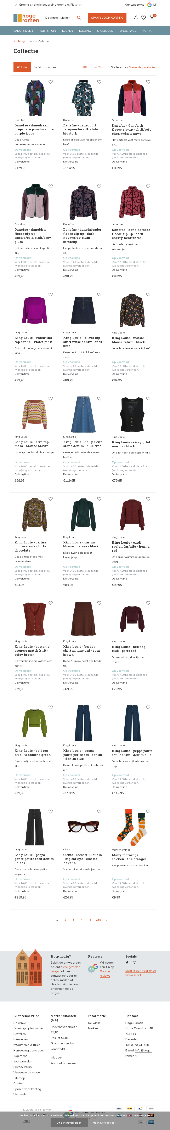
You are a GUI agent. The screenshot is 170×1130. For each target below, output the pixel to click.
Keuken (67, 31)
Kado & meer (23, 31)
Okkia (66, 849)
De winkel (51, 17)
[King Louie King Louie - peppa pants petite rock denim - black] (35, 827)
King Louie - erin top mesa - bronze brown (32, 444)
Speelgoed (105, 31)
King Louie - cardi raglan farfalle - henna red (130, 547)
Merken (65, 17)
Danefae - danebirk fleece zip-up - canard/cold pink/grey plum (33, 236)
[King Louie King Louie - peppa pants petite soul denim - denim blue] (83, 723)
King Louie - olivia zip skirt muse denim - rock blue (82, 342)
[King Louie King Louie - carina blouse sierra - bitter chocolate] (35, 515)
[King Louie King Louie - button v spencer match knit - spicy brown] (35, 619)
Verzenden (20, 1094)
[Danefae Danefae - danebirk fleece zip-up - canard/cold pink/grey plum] (35, 202)
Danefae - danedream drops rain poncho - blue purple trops (34, 129)
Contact (18, 1083)
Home (30, 41)
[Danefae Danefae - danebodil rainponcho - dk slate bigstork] (83, 98)
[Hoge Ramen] (26, 17)
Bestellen (19, 1034)
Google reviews (105, 973)
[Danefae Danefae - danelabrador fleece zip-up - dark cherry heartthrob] (132, 202)
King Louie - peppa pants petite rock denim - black (34, 859)
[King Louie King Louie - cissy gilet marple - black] (132, 414)
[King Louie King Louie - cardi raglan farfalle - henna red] (132, 515)
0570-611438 (140, 1045)
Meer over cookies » (104, 1122)
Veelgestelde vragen (27, 1072)
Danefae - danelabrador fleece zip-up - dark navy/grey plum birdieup (82, 236)
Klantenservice (134, 4)
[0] (151, 17)
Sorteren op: (119, 67)
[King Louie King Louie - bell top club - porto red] (132, 619)
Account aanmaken (64, 1063)
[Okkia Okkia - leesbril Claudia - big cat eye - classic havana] (83, 827)
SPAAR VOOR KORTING (107, 17)
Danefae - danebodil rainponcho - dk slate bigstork (80, 129)
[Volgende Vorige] (107, 920)
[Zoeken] (79, 18)
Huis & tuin (47, 31)
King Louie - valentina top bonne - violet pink (33, 340)
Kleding (85, 31)
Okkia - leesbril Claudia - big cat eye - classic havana (82, 859)
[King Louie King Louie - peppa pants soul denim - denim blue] (132, 723)
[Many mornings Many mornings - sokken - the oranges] (132, 827)
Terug (21, 41)
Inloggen (57, 1057)
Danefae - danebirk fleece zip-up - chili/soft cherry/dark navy (131, 130)
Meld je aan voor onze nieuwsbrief (140, 973)
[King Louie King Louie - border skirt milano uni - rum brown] (83, 619)
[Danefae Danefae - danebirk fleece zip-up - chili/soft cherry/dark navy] (132, 98)
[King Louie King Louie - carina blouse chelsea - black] (83, 515)
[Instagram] (134, 962)
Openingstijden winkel (28, 1028)
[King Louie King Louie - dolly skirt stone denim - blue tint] (83, 414)
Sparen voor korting (27, 1089)
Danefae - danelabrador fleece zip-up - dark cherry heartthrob (131, 234)
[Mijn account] (136, 17)
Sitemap (19, 1078)
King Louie (21, 332)
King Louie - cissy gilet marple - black (131, 444)
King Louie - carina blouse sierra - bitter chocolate (31, 546)
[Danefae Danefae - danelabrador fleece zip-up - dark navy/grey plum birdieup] (83, 202)
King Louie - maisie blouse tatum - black (128, 340)
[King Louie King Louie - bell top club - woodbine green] (35, 723)
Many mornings (121, 849)
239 (98, 919)
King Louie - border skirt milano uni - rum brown (81, 651)
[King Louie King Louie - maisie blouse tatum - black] (132, 310)
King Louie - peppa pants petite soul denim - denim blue (82, 755)
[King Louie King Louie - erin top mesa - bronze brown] (35, 414)
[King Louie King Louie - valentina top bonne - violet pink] (35, 310)
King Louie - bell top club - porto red (128, 649)
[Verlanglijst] (143, 17)
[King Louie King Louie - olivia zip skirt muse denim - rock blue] (83, 310)
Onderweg (128, 31)
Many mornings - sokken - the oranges (129, 857)
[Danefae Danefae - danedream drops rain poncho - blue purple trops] (35, 98)
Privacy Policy (22, 1067)
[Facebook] (127, 962)
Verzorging (152, 31)
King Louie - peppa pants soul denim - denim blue (132, 753)
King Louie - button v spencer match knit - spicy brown (32, 651)
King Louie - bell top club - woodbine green (33, 753)
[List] (85, 67)
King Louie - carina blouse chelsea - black (81, 544)
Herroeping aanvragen (29, 1050)
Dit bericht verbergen (69, 1122)
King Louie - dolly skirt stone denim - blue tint (82, 444)
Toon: (94, 67)
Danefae (20, 119)
